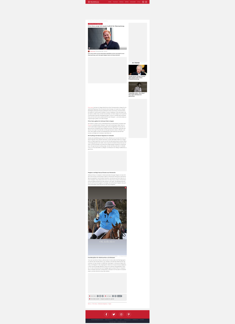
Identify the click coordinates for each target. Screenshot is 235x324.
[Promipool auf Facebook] (106, 314)
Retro (126, 1)
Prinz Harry (90, 107)
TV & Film (115, 1)
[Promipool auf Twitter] (114, 314)
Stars (109, 1)
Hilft (121, 319)
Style (138, 1)
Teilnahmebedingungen (97, 319)
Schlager (132, 1)
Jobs (116, 319)
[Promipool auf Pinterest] (128, 314)
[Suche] (143, 2)
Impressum (135, 319)
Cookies (142, 319)
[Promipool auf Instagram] (121, 314)
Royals (121, 1)
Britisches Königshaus (102, 303)
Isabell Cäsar (92, 51)
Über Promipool (109, 319)
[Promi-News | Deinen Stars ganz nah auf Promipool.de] (97, 2)
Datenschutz (127, 319)
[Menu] (146, 2)
